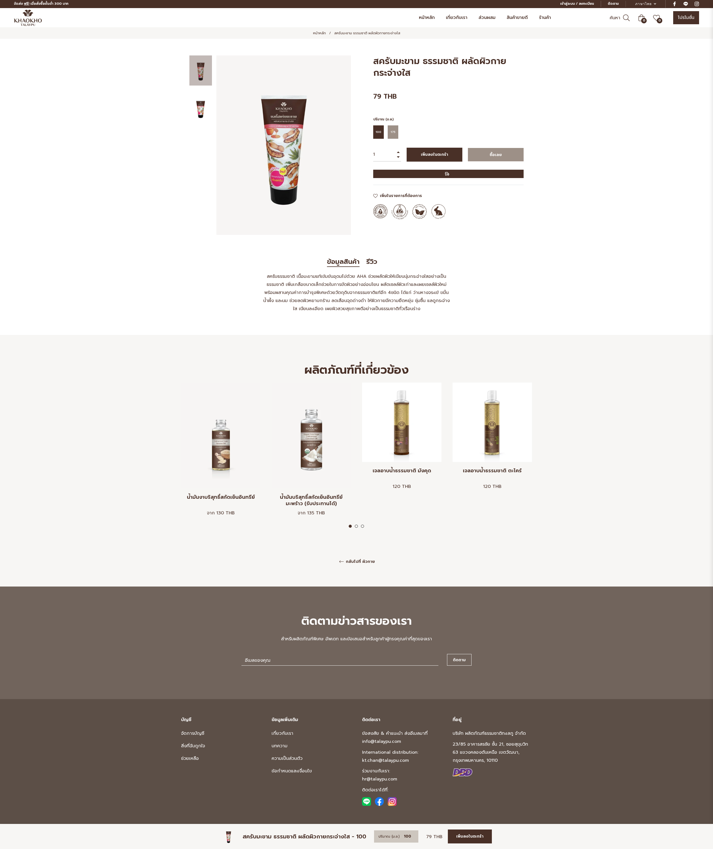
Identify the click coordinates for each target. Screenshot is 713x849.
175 (393, 132)
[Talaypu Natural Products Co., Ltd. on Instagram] (392, 801)
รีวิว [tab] (372, 262)
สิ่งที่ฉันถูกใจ (193, 746)
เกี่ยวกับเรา (282, 733)
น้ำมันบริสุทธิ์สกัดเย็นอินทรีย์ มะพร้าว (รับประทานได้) (311, 500)
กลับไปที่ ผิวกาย (360, 561)
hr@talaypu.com (379, 779)
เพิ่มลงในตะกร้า (470, 836)
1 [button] (350, 526)
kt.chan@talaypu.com (385, 760)
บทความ (279, 746)
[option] (220, 456)
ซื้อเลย (496, 155)
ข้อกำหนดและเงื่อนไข (292, 771)
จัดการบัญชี (192, 733)
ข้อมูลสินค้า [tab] (343, 262)
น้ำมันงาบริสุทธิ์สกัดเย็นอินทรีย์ (221, 497)
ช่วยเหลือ (190, 758)
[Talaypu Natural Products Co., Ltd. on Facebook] (379, 801)
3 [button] (362, 526)
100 (378, 132)
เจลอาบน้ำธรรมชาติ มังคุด (402, 471)
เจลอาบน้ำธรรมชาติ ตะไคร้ (492, 471)
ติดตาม (613, 3)
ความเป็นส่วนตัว (287, 758)
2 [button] (356, 526)
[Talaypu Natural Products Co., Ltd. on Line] (366, 801)
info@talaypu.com (381, 741)
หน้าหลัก (319, 33)
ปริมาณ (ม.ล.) (383, 119)
